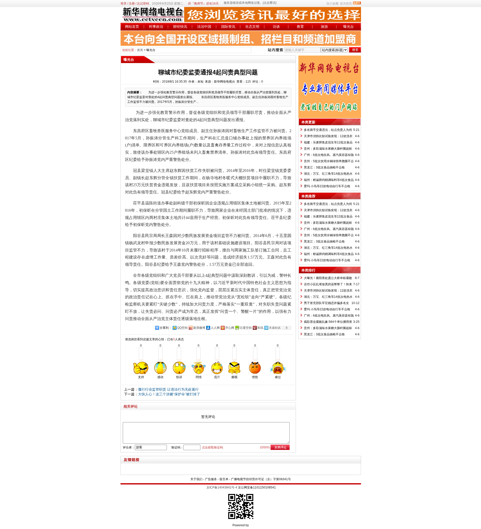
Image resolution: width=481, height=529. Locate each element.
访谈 (276, 27)
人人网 (215, 328)
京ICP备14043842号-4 (221, 487)
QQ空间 (182, 328)
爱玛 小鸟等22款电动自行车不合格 (327, 186)
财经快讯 (180, 27)
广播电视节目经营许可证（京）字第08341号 (261, 479)
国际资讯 (228, 27)
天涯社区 (275, 328)
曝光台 (348, 27)
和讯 (260, 328)
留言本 (223, 479)
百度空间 (246, 328)
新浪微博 (199, 328)
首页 (140, 50)
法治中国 (204, 27)
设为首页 (346, 3)
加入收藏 (332, 3)
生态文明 (252, 27)
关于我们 (196, 479)
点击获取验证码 (212, 447)
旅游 (324, 27)
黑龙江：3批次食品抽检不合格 (324, 167)
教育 (300, 27)
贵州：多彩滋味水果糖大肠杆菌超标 (328, 148)
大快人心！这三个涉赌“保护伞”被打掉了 (169, 394)
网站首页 (132, 27)
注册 (132, 3)
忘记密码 (143, 3)
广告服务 (211, 479)
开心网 (229, 328)
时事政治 (156, 27)
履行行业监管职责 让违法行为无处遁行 (168, 389)
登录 (124, 3)
